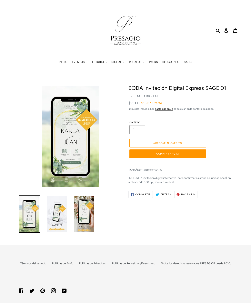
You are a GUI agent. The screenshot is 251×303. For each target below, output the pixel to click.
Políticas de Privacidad (92, 263)
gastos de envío (164, 108)
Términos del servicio (33, 263)
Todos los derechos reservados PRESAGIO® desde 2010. (196, 263)
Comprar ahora (167, 153)
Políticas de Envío (62, 263)
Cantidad (134, 122)
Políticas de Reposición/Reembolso (133, 263)
